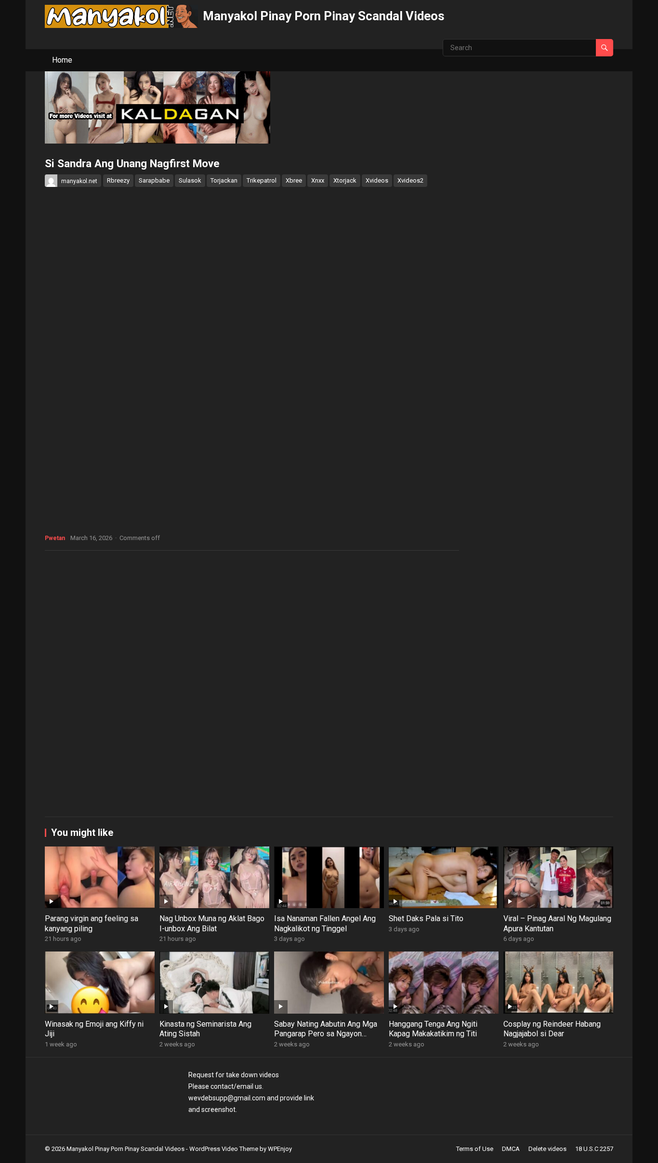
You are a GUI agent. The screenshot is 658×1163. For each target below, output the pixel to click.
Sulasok (190, 180)
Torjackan (224, 180)
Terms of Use (474, 1148)
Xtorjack (344, 180)
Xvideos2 (410, 180)
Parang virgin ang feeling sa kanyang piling (91, 923)
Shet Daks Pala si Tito (426, 918)
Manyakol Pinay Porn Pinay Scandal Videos (324, 16)
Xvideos (377, 180)
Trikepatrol (261, 180)
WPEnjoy (280, 1148)
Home (62, 60)
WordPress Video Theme (223, 1148)
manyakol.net (79, 181)
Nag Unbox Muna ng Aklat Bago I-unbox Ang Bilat (211, 923)
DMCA (511, 1148)
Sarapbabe (154, 180)
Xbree (294, 180)
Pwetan (55, 538)
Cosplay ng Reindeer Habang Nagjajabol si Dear (552, 1029)
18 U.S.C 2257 (594, 1148)
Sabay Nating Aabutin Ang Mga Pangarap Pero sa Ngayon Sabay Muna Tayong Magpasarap (325, 1038)
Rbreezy (118, 180)
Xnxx (317, 180)
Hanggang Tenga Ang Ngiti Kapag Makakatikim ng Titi (433, 1029)
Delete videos (547, 1148)
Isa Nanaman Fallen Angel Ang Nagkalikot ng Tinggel (325, 923)
